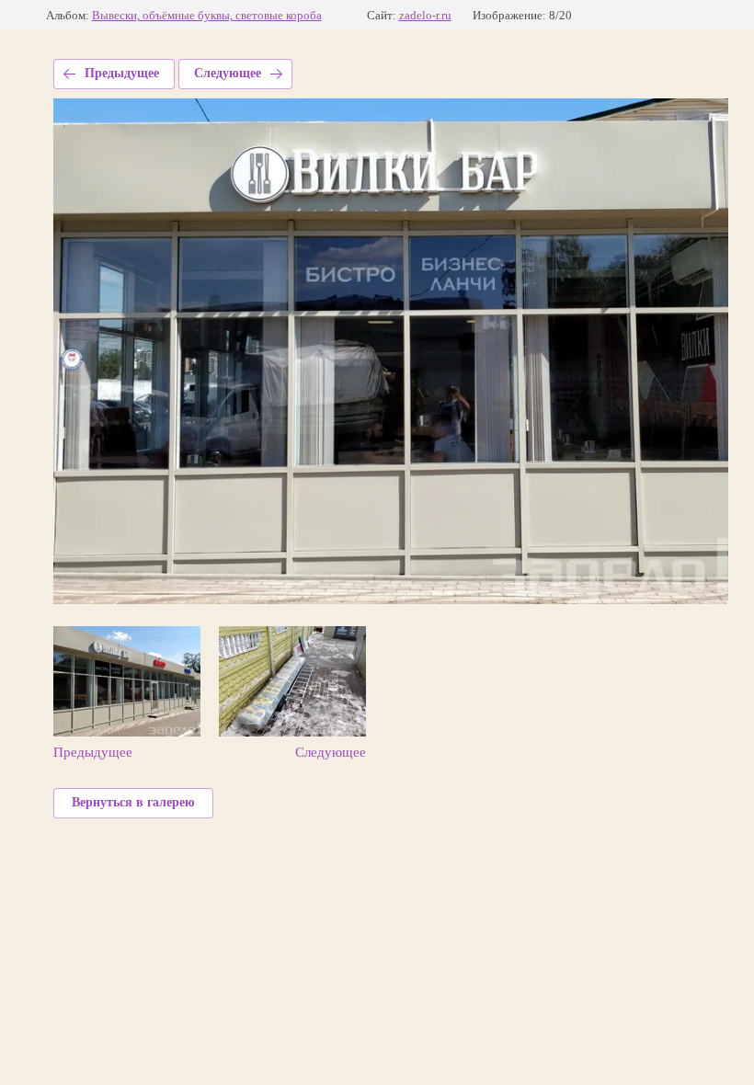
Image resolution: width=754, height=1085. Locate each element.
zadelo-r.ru (425, 15)
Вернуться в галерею (133, 802)
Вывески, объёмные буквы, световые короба (207, 15)
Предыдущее (122, 73)
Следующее (227, 73)
